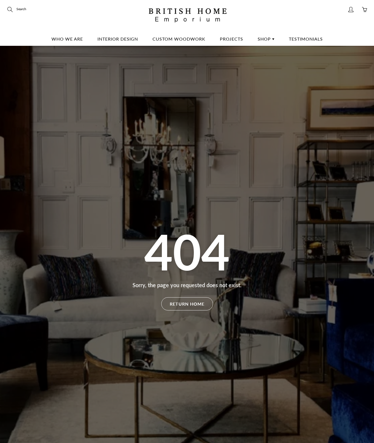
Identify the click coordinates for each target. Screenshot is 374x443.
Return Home (187, 303)
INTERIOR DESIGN (117, 38)
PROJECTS (231, 38)
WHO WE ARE (67, 38)
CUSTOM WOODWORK (179, 38)
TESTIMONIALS (306, 38)
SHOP (265, 38)
